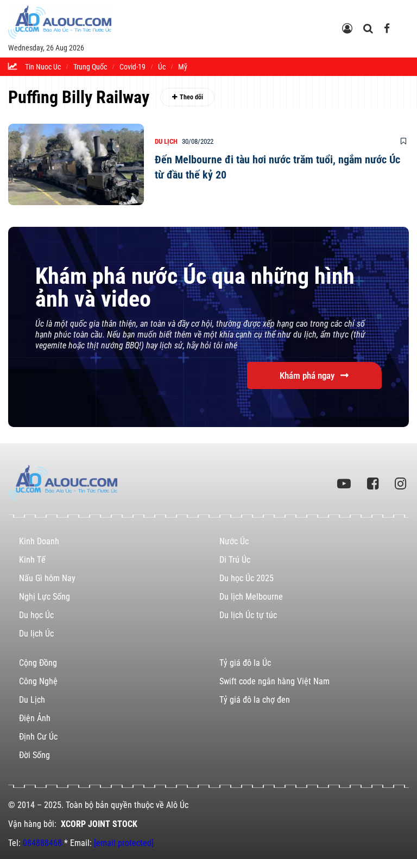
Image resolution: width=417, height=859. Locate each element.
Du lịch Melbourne (251, 596)
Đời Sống (34, 755)
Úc (162, 66)
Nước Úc (234, 541)
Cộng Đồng (38, 663)
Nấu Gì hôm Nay (47, 578)
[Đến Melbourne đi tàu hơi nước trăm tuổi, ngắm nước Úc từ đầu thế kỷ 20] (76, 164)
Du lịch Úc (36, 633)
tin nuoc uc (43, 66)
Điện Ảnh (34, 718)
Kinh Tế (32, 560)
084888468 (42, 843)
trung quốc (90, 66)
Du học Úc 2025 (246, 578)
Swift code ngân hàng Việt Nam (274, 681)
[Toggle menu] (404, 20)
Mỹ (182, 66)
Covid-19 (132, 66)
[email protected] (124, 843)
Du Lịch (166, 141)
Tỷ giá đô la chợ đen (254, 700)
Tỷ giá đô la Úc (245, 663)
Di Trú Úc (234, 560)
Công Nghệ (38, 681)
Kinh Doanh (39, 541)
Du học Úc (36, 615)
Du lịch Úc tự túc (248, 615)
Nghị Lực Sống (44, 596)
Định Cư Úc (38, 736)
